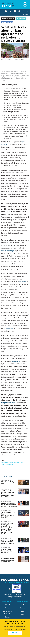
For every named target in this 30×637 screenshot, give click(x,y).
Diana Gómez (7, 59)
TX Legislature (7, 22)
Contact (7, 617)
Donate (22, 608)
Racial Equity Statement (7, 612)
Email (22, 604)
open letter (23, 281)
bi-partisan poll (16, 361)
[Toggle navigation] (25, 4)
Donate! (15, 633)
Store (22, 615)
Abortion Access (8, 18)
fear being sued (8, 328)
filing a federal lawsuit (8, 403)
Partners (22, 611)
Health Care (21, 18)
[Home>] (8, 4)
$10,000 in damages (7, 251)
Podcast (7, 608)
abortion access (7, 462)
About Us (7, 604)
